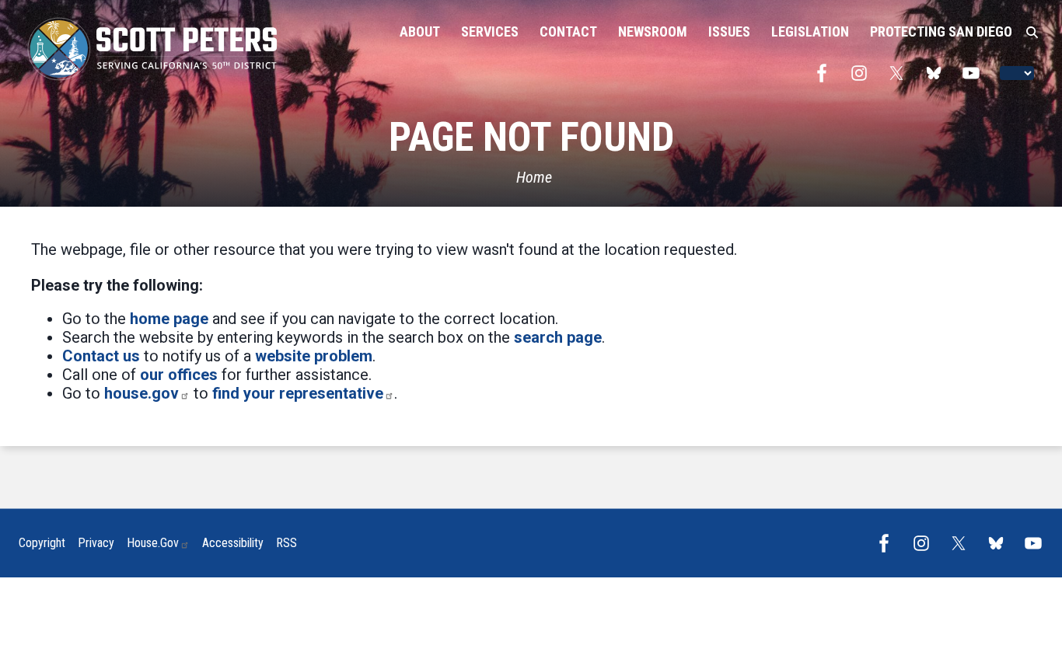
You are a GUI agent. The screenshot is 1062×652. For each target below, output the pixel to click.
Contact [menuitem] (568, 31)
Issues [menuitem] (729, 31)
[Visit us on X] (900, 73)
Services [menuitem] (490, 31)
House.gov (153, 542)
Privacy (96, 542)
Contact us (101, 356)
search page (558, 337)
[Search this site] (1032, 33)
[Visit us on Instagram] (863, 73)
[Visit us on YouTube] (974, 73)
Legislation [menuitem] (810, 31)
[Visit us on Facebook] (825, 73)
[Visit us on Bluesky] (937, 73)
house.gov (141, 393)
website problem (313, 356)
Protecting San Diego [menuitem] (941, 31)
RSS (286, 542)
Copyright (42, 542)
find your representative (297, 393)
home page (169, 318)
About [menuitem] (420, 31)
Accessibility (233, 542)
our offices (179, 374)
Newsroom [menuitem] (652, 31)
